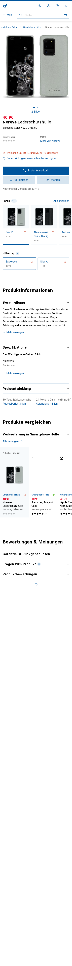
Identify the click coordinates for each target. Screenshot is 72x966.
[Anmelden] (48, 5)
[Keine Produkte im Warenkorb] (66, 5)
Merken (55, 179)
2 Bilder (36, 111)
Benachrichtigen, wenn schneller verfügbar (31, 158)
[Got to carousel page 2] (37, 107)
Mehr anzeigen (15, 332)
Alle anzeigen (61, 200)
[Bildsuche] (65, 15)
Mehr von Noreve (50, 139)
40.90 (8, 117)
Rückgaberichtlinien (14, 403)
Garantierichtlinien (47, 403)
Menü (10, 15)
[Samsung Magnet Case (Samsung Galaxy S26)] (43, 482)
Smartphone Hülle (32, 27)
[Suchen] (21, 15)
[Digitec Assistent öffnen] (57, 5)
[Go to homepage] (5, 6)
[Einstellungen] (40, 5)
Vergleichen (21, 179)
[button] (36, 153)
